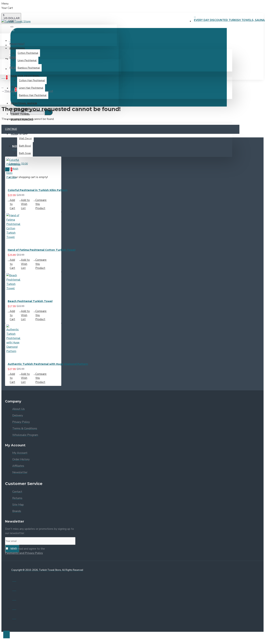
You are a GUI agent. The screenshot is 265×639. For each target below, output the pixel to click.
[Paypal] (14, 598)
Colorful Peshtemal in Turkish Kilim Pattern (37, 190)
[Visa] (14, 579)
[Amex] (14, 608)
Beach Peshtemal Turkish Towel (30, 301)
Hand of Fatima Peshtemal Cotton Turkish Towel (41, 250)
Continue (11, 129)
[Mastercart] (14, 589)
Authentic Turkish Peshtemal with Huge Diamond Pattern (48, 364)
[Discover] (14, 617)
